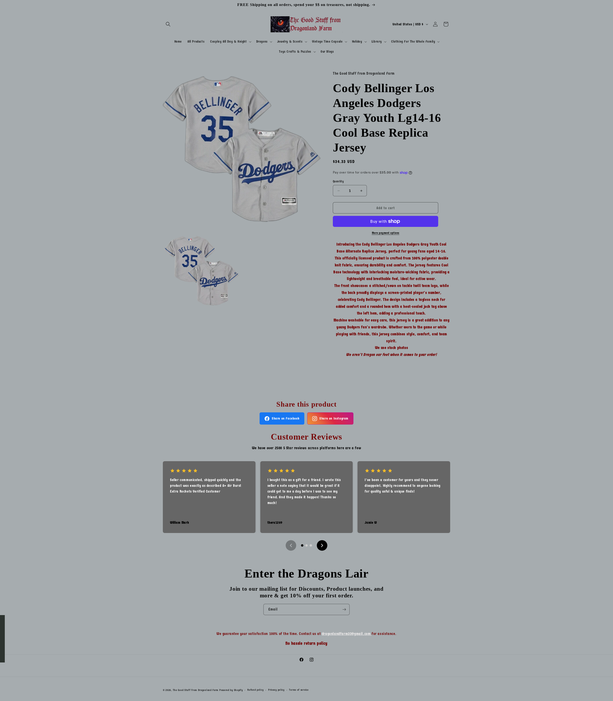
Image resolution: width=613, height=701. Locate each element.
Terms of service (298, 689)
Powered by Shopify (231, 690)
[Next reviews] (322, 545)
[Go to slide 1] (302, 545)
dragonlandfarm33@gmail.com (347, 633)
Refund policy (255, 689)
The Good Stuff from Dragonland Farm (196, 690)
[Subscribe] (344, 609)
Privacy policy (276, 689)
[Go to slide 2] (306, 545)
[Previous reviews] (291, 545)
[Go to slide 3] (311, 545)
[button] (168, 24)
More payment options (385, 233)
